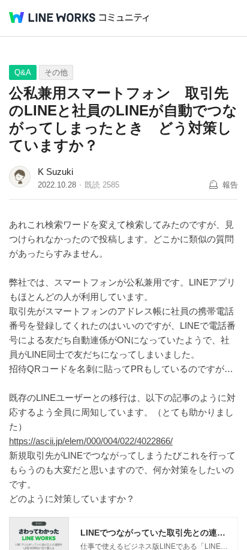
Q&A (22, 72)
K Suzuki (55, 172)
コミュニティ (124, 17)
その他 (56, 72)
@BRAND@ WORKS (52, 17)
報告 (230, 184)
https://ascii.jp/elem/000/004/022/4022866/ (91, 441)
